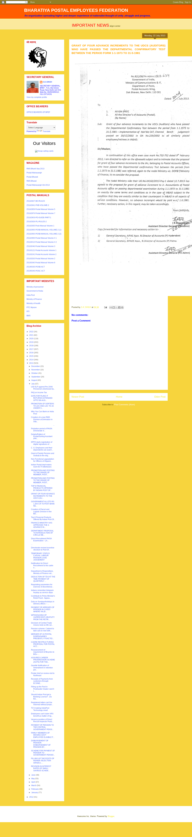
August (34, 380)
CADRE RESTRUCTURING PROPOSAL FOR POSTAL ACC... (43, 644)
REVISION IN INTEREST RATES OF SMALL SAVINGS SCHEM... (41, 768)
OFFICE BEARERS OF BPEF (38, 112)
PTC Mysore (32, 307)
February (35, 789)
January (34, 792)
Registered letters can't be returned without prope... (42, 703)
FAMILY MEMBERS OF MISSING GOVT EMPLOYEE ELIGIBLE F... (42, 735)
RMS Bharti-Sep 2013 (35, 169)
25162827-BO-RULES (36, 201)
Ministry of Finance (34, 299)
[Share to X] (116, 307)
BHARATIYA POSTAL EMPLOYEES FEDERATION (76, 10)
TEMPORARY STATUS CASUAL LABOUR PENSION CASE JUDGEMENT (40, 556)
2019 (31, 342)
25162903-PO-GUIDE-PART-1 (39, 217)
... (42, 425)
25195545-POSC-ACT (36, 271)
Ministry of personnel (35, 287)
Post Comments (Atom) (124, 404)
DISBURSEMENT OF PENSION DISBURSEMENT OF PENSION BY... (41, 744)
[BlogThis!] (113, 307)
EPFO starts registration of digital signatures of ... (41, 443)
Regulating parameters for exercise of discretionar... (42, 586)
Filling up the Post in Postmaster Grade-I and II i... (42, 689)
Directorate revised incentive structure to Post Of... (42, 549)
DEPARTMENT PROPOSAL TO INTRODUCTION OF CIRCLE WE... (42, 533)
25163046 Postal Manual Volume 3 (41, 246)
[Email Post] (105, 307)
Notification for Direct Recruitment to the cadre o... (42, 565)
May (33, 779)
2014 (31, 360)
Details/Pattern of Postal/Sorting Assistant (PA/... (41, 436)
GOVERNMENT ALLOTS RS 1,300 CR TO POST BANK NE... (43, 504)
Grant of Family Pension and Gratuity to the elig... (42, 454)
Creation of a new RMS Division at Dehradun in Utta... (41, 419)
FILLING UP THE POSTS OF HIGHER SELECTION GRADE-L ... (42, 760)
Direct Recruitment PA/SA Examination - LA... (41, 540)
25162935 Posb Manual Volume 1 (40, 226)
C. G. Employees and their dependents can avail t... (42, 449)
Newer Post (78, 397)
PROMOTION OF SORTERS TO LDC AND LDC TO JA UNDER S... (42, 406)
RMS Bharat (31, 181)
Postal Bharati (32, 177)
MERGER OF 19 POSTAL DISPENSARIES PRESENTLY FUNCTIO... (42, 636)
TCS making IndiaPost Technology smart (40, 709)
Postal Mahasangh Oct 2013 (38, 185)
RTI (28, 311)
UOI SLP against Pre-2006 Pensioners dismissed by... (43, 388)
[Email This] (110, 307)
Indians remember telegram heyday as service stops (42, 591)
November (35, 370)
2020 (31, 339)
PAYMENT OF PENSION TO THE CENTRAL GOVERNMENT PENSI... (42, 727)
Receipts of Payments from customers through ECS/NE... (42, 681)
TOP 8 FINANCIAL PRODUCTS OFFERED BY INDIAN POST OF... (41, 488)
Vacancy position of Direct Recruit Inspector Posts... (42, 720)
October (34, 373)
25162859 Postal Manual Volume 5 (41, 209)
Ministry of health (33, 303)
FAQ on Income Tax (39, 392)
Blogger (111, 816)
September (36, 377)
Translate (46, 131)
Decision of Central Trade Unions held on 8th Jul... (42, 624)
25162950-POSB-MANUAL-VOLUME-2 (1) (44, 230)
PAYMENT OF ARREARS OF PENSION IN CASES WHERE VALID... (42, 609)
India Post (31, 295)
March (34, 785)
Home (119, 397)
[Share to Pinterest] (122, 307)
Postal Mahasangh (34, 173)
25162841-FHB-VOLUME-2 (38, 205)
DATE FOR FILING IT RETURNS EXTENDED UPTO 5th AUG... (41, 398)
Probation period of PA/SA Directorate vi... (41, 430)
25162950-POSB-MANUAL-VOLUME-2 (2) (44, 234)
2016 (31, 353)
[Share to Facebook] (119, 307)
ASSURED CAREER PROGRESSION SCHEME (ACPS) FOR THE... (43, 660)
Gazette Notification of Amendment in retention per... (42, 667)
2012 (31, 797)
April (33, 782)
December (35, 366)
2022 (31, 332)
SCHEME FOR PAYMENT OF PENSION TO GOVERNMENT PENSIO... (43, 753)
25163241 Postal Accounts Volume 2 (41, 254)
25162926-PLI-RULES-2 (37, 222)
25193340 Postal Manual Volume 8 (41, 263)
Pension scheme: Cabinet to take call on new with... (42, 630)
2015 (31, 356)
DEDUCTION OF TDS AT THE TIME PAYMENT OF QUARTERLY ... (43, 579)
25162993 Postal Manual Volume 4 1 (42, 238)
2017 (31, 349)
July (33, 384)
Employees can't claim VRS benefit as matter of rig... (42, 715)
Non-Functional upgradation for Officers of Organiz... (42, 460)
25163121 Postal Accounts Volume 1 (41, 250)
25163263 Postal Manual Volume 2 (41, 259)
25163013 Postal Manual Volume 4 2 (42, 242)
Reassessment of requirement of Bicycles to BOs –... (42, 652)
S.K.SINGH (47, 82)
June (33, 775)
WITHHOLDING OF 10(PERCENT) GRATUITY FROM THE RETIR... (43, 617)
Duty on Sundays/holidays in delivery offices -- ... (42, 603)
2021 (31, 335)
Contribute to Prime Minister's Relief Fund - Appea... (43, 597)
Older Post (159, 397)
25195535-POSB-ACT (36, 267)
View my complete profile (37, 97)
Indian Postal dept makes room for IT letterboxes (41, 466)
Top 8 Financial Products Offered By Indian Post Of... (43, 518)
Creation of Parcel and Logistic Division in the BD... (41, 511)
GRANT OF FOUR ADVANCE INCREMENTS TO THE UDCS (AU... (43, 496)
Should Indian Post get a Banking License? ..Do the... (41, 696)
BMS (28, 316)
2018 (31, 346)
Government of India (35, 291)
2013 (31, 363)
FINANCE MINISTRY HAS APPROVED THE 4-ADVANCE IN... (41, 525)
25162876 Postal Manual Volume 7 (41, 213)
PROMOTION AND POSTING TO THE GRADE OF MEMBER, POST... (43, 472)
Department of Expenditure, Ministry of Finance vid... (42, 572)
